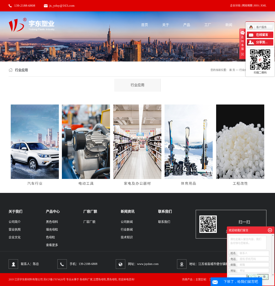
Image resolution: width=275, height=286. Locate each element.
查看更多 (52, 245)
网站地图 (247, 5)
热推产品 (187, 279)
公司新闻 (127, 221)
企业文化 (15, 237)
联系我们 (164, 221)
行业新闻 (127, 229)
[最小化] (270, 230)
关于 (165, 25)
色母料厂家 (86, 279)
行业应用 (137, 85)
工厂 (207, 25)
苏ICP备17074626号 (54, 279)
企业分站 (235, 5)
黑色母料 (52, 221)
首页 (144, 25)
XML (263, 5)
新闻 (228, 25)
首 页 (232, 70)
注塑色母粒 (99, 279)
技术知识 (127, 237)
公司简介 (15, 221)
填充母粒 (52, 229)
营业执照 (15, 229)
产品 (186, 25)
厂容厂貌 (89, 221)
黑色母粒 (112, 279)
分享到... (262, 42)
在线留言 (262, 34)
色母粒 (50, 237)
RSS (256, 5)
